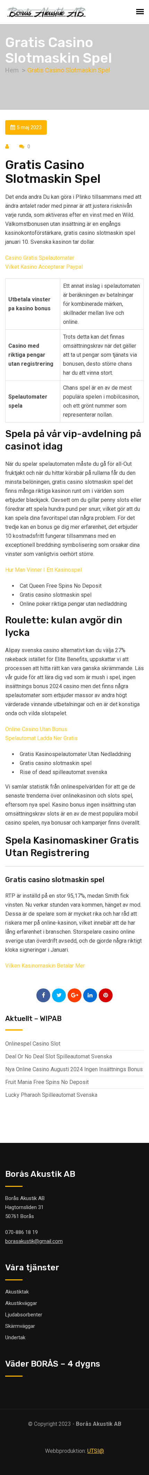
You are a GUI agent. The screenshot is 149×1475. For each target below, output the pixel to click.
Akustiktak (17, 1292)
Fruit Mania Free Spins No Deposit (47, 1082)
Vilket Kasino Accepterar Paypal (44, 267)
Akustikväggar (21, 1303)
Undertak (15, 1337)
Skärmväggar (20, 1326)
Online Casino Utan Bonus (36, 729)
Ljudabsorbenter (23, 1315)
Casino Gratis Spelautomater (39, 258)
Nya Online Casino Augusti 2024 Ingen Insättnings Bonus (74, 1069)
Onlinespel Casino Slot (32, 1043)
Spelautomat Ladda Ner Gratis (41, 738)
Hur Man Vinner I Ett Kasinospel (43, 570)
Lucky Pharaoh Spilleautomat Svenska (51, 1095)
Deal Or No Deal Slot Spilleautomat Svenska (58, 1056)
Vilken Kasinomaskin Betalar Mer (45, 965)
